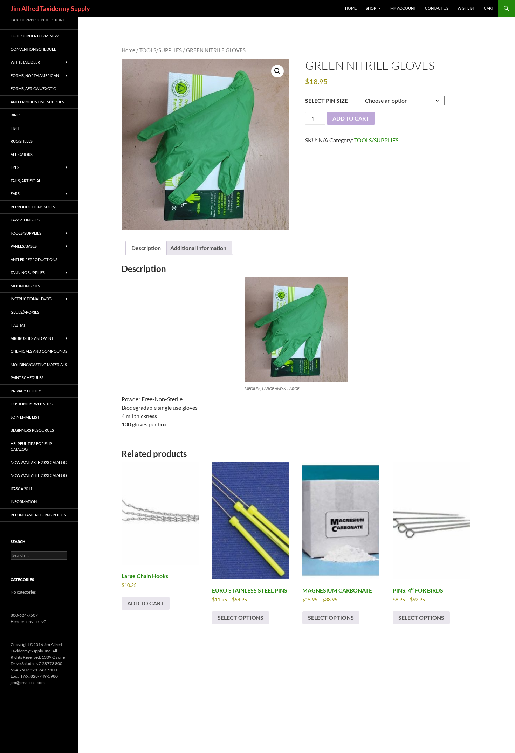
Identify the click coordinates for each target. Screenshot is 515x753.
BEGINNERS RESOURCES (32, 430)
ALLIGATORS (22, 154)
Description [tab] (146, 248)
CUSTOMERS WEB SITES (32, 404)
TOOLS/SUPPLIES (160, 50)
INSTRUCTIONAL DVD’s (31, 298)
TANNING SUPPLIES (28, 272)
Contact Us (436, 8)
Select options (240, 617)
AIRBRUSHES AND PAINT (32, 338)
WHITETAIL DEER (25, 62)
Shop (371, 8)
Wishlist (466, 8)
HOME (351, 8)
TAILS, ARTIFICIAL (26, 180)
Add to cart (350, 118)
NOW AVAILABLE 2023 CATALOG (39, 462)
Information (24, 501)
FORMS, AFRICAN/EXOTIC (33, 88)
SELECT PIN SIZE (326, 100)
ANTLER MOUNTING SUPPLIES (37, 102)
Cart (489, 8)
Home (128, 50)
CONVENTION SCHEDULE (33, 49)
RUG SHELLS (22, 141)
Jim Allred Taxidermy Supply (50, 8)
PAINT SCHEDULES (27, 377)
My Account (403, 8)
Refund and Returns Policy (39, 515)
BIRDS (16, 114)
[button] (277, 71)
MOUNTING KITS (25, 285)
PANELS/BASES (24, 246)
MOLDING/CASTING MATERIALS (39, 364)
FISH (15, 128)
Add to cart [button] (145, 603)
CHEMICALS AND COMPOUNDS (39, 351)
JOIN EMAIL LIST (25, 417)
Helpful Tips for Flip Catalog (31, 446)
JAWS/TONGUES (25, 220)
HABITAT (18, 325)
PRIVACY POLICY (26, 391)
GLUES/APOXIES (25, 312)
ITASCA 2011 (21, 488)
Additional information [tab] (198, 248)
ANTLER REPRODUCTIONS (34, 259)
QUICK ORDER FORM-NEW (35, 36)
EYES (15, 167)
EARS (15, 193)
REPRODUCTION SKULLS (33, 207)
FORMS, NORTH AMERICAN (35, 75)
